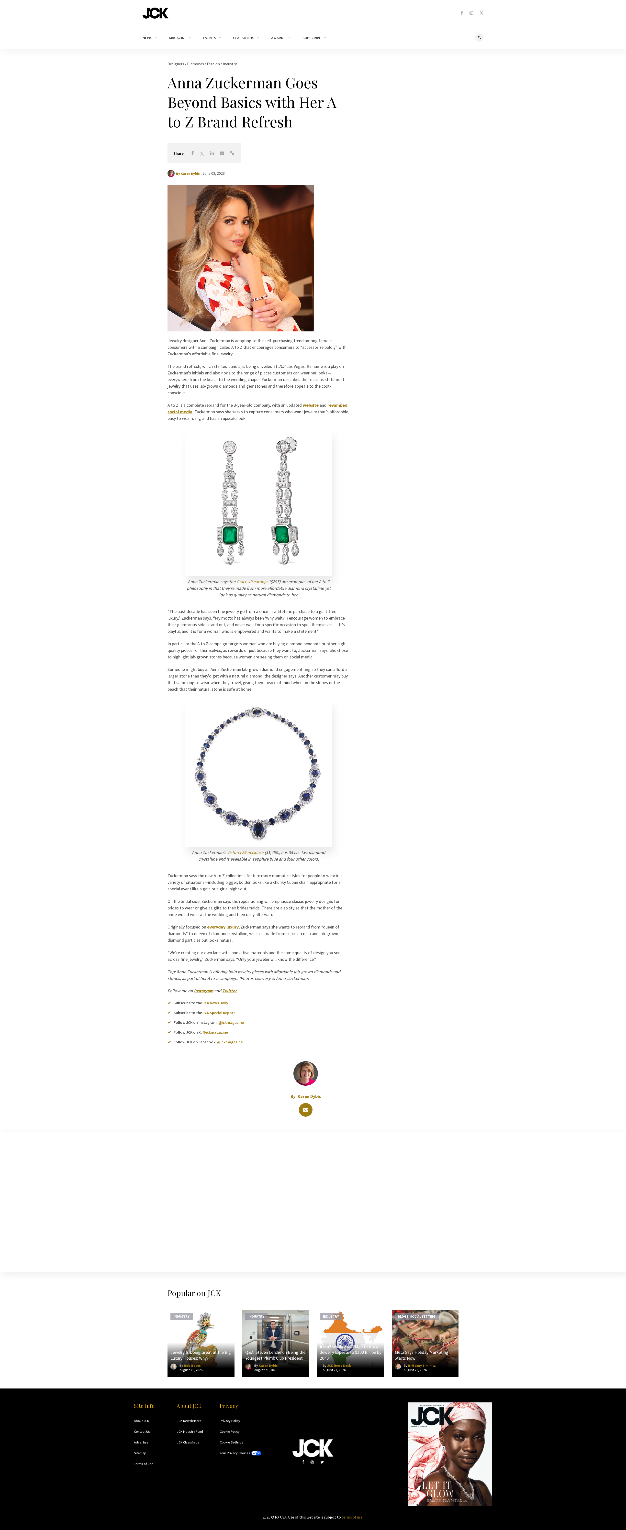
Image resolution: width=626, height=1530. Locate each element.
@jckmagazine (231, 1022)
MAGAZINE (177, 37)
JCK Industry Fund (190, 1431)
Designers (176, 63)
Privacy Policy (230, 1421)
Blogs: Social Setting (417, 1316)
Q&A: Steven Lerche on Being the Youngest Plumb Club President (275, 1355)
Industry (230, 63)
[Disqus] (313, 1201)
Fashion (214, 63)
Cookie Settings (231, 1442)
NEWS (147, 37)
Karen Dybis (190, 173)
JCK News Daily (215, 1002)
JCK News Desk (339, 1365)
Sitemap (140, 1453)
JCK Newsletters (189, 1421)
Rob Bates (192, 1365)
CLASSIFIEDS (243, 37)
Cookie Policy (230, 1431)
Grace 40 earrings (252, 581)
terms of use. (352, 1517)
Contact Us (142, 1431)
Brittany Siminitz (422, 1365)
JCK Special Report (219, 1012)
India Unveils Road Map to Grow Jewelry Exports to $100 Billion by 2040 (350, 1352)
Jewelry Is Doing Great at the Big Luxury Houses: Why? (200, 1355)
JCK (155, 13)
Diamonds (196, 63)
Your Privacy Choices (235, 1453)
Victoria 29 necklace (245, 852)
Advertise (141, 1442)
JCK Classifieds (188, 1442)
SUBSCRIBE (311, 37)
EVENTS (209, 37)
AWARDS (278, 37)
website (311, 405)
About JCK (141, 1421)
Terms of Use (143, 1464)
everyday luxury (223, 927)
